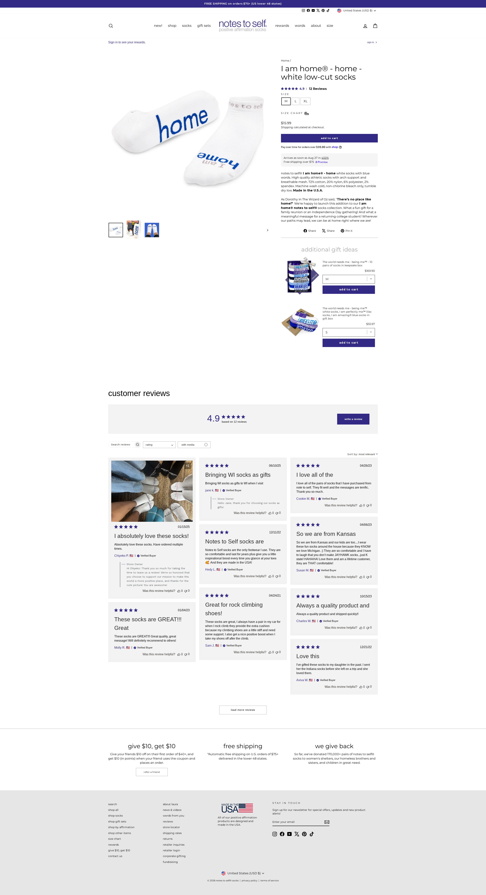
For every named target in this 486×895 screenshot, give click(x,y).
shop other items (119, 833)
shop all (113, 809)
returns (168, 838)
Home (285, 60)
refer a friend (152, 772)
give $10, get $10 (119, 850)
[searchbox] (121, 445)
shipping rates (172, 833)
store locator (171, 827)
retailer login (171, 850)
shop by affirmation (121, 827)
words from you (173, 815)
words (300, 26)
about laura (170, 804)
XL (305, 101)
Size (285, 94)
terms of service (269, 880)
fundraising (170, 861)
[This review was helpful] (179, 591)
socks (187, 26)
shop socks (115, 815)
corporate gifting (174, 856)
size (330, 26)
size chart (114, 838)
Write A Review (353, 419)
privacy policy (249, 880)
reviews (168, 821)
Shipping (287, 127)
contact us (115, 856)
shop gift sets (117, 821)
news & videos (172, 809)
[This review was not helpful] (185, 591)
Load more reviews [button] (243, 709)
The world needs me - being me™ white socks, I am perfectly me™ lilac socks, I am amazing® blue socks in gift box (347, 313)
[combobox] (159, 444)
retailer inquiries (174, 844)
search (112, 804)
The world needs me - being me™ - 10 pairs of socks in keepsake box (347, 263)
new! (158, 26)
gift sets (204, 26)
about (316, 26)
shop (172, 26)
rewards (282, 26)
